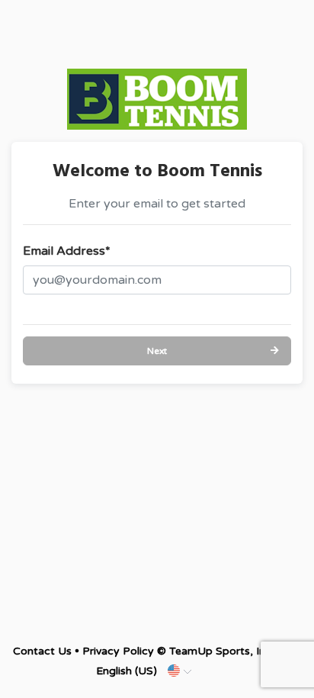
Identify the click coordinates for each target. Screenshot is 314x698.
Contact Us (42, 651)
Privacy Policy (118, 651)
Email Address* (67, 251)
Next (157, 351)
